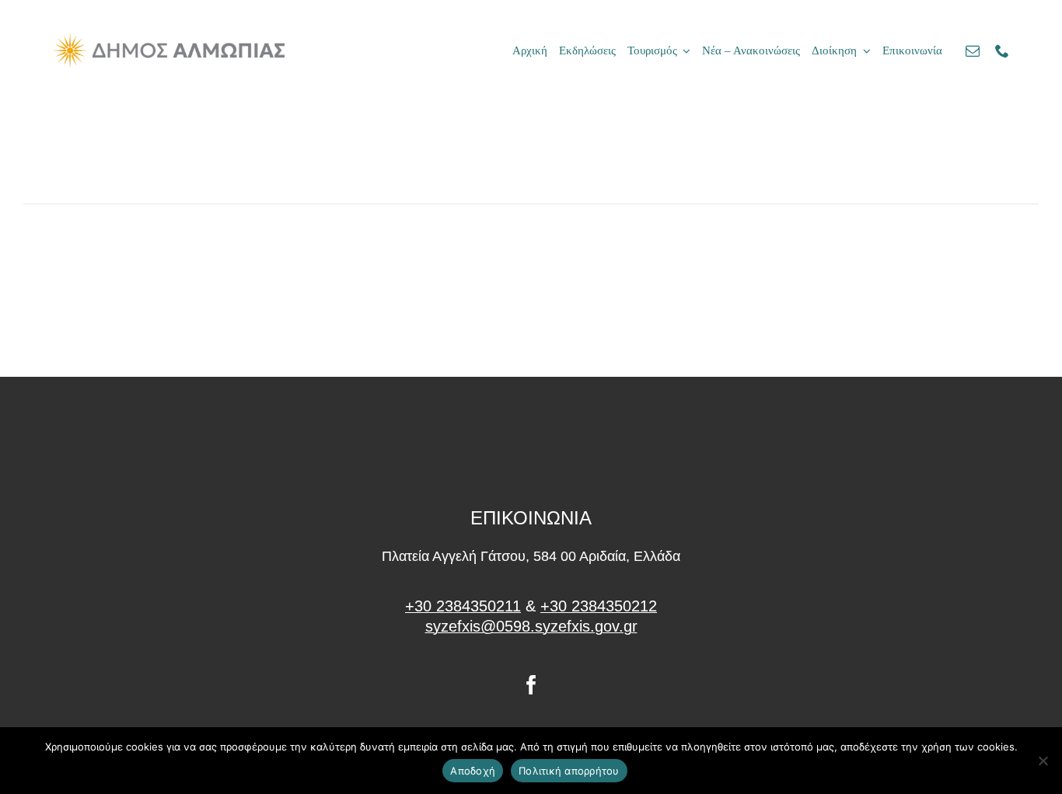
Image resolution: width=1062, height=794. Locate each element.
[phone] (1002, 50)
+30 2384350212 (598, 606)
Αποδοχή (472, 770)
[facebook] (531, 685)
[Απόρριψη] (1042, 760)
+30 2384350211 (463, 606)
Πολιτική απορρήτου (569, 770)
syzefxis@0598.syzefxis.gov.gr (531, 626)
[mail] (973, 50)
